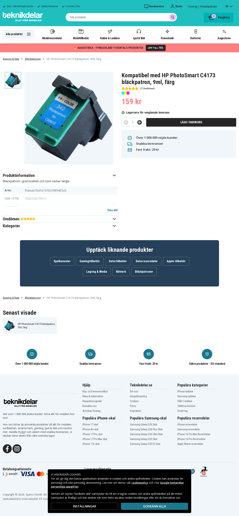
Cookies (134, 401)
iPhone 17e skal (91, 443)
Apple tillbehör (176, 261)
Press (133, 406)
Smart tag (182, 410)
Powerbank (167, 38)
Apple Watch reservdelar (190, 443)
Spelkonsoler (62, 261)
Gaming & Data (11, 59)
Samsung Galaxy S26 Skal (143, 424)
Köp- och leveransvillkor (95, 391)
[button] (60, 175)
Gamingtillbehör (90, 261)
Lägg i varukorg (191, 122)
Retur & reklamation (93, 396)
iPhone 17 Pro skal (92, 434)
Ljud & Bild (139, 38)
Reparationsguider (92, 401)
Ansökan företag (91, 410)
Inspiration (135, 410)
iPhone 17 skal (90, 424)
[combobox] (121, 17)
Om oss (134, 391)
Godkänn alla (154, 506)
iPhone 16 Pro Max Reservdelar (193, 434)
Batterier (195, 38)
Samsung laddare (186, 396)
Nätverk (121, 271)
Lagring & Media (96, 271)
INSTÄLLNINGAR (84, 506)
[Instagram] (17, 448)
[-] (126, 122)
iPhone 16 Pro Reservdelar (191, 439)
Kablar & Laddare (110, 38)
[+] (139, 122)
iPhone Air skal (90, 429)
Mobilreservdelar (52, 38)
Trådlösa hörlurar (186, 406)
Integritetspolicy (138, 396)
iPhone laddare (185, 391)
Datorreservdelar (147, 261)
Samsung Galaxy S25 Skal (143, 439)
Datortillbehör (118, 261)
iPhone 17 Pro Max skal (95, 439)
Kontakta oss (90, 406)
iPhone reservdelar (187, 424)
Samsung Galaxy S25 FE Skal (145, 443)
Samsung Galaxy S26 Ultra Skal (146, 434)
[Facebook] (7, 448)
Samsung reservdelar (188, 429)
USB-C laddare (184, 401)
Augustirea (224, 38)
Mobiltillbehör (81, 38)
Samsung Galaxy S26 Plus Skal (146, 429)
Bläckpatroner (32, 59)
